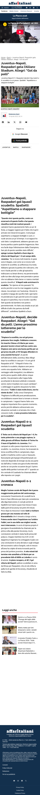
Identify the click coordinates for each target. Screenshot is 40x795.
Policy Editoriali (7, 768)
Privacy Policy (20, 787)
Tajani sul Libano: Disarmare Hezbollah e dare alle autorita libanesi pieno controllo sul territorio (28, 651)
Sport (9, 58)
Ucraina (36, 11)
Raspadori (26, 147)
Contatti (5, 765)
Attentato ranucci (26, 11)
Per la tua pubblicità (8, 774)
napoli (16, 147)
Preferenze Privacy (20, 793)
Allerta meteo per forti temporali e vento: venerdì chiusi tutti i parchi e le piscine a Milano (27, 630)
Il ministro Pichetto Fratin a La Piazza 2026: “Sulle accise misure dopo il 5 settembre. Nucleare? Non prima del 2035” (27, 640)
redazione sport (14, 114)
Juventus (6, 147)
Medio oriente (14, 11)
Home (3, 58)
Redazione (5, 771)
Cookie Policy (20, 790)
